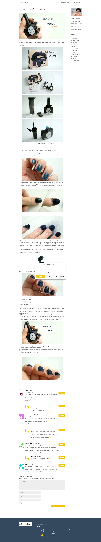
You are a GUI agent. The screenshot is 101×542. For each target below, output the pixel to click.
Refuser (50, 276)
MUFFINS (73, 62)
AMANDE (73, 38)
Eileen (21, 11)
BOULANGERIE (74, 40)
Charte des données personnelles (75, 529)
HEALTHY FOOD (74, 56)
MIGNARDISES (74, 60)
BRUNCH (73, 42)
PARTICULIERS (63, 2)
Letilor (26, 464)
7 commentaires (43, 11)
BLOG (68, 2)
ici (33, 354)
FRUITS (72, 52)
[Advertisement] (79, 81)
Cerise (26, 392)
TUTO (36, 11)
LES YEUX (73, 58)
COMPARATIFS (74, 48)
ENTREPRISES (56, 2)
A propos (53, 533)
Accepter (41, 276)
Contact (53, 535)
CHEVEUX (73, 44)
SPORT (72, 64)
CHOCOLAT (73, 46)
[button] (64, 264)
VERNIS (38, 11)
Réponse (62, 393)
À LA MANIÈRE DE (74, 36)
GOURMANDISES (74, 54)
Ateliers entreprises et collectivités (58, 527)
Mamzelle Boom (28, 443)
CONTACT (78, 2)
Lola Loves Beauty (29, 414)
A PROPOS (73, 2)
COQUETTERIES (31, 11)
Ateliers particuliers (55, 529)
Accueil (53, 526)
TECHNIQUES (73, 66)
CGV (69, 527)
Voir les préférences (60, 276)
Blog (53, 531)
